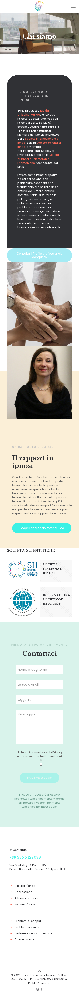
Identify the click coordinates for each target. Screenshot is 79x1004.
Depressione (23, 892)
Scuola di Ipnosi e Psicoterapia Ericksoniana (38, 159)
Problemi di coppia (28, 921)
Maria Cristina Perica (33, 113)
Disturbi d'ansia (25, 886)
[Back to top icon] (39, 971)
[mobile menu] (73, 6)
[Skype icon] (37, 989)
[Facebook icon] (41, 989)
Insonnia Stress (25, 904)
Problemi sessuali (27, 927)
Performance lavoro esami (33, 933)
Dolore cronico (25, 939)
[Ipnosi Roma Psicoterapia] (39, 6)
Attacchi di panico (27, 898)
